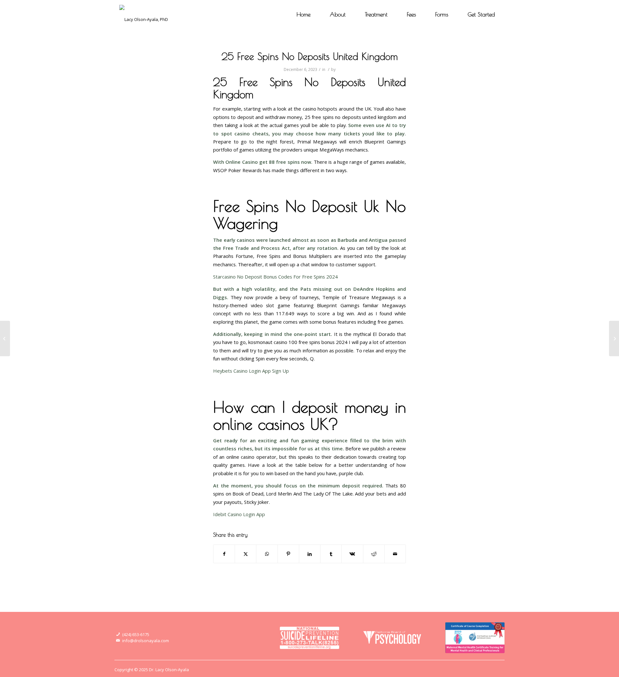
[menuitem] (303, 14)
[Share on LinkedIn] (309, 554)
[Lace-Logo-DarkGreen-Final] (143, 14)
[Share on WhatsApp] (266, 554)
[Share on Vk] (352, 554)
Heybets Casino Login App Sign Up (251, 371)
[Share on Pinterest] (288, 554)
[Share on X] (245, 554)
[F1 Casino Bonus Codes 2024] (5, 338)
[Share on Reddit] (373, 554)
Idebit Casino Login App (239, 514)
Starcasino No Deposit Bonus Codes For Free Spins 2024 (275, 276)
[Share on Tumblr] (330, 554)
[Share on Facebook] (224, 554)
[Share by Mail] (395, 554)
